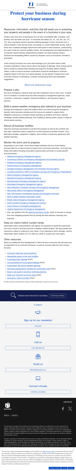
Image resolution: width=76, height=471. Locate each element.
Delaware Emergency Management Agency (24, 163)
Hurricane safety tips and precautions (22, 253)
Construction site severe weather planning (23, 266)
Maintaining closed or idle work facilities (22, 256)
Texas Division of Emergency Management (24, 206)
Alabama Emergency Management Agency (24, 156)
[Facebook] (63, 409)
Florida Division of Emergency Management (24, 166)
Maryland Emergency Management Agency (24, 178)
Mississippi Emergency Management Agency (24, 184)
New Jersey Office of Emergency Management (25, 191)
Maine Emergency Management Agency (23, 175)
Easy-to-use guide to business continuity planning (26, 272)
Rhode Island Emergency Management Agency (25, 200)
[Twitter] (70, 409)
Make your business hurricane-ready (21, 275)
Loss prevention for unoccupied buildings (23, 263)
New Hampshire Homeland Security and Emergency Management (33, 187)
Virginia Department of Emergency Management (26, 209)
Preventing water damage (17, 259)
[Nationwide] (9, 406)
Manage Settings (55, 468)
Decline (71, 468)
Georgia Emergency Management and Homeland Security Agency (33, 169)
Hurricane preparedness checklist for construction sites (28, 269)
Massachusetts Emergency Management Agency (26, 181)
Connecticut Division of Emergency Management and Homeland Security (36, 159)
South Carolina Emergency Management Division (26, 203)
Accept (64, 468)
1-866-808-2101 (67, 402)
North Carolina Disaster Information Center (24, 197)
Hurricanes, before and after (18, 278)
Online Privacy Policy (48, 451)
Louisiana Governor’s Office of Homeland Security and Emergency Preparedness (39, 172)
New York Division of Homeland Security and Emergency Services (33, 194)
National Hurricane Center (38, 212)
